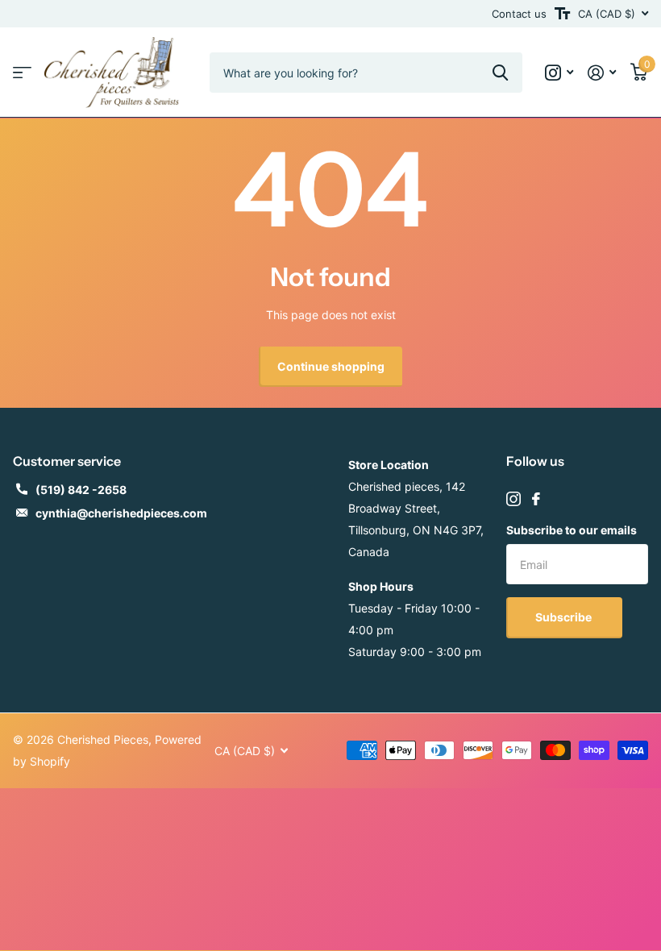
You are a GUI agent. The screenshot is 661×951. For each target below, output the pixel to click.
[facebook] (536, 498)
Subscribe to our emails (571, 530)
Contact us (519, 13)
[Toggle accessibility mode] (562, 13)
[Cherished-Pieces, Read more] (559, 73)
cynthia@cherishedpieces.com (121, 513)
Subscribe (564, 617)
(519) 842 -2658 (81, 489)
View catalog (22, 73)
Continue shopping (331, 366)
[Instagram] (513, 499)
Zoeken (500, 72)
